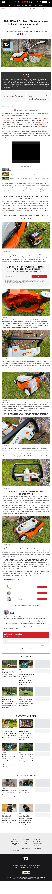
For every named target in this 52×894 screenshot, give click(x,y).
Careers (39, 865)
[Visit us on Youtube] (25, 2)
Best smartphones (26, 845)
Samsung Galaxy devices (15, 844)
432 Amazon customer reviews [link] (13, 581)
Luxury (31, 5)
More (40, 5)
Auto (36, 5)
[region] (26, 641)
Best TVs (26, 843)
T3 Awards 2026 (32, 8)
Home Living (24, 5)
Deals (10, 8)
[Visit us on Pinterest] (23, 2)
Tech (13, 5)
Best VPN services (14, 850)
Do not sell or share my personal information (26, 867)
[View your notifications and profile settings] (40, 2)
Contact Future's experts (23, 862)
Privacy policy (14, 865)
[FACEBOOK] (11, 613)
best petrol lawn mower (40, 122)
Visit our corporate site (41, 877)
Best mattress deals (37, 843)
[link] (8, 587)
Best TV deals (37, 845)
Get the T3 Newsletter (20, 8)
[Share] (18, 34)
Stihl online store (42, 201)
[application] (26, 152)
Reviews (36, 110)
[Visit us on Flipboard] (29, 2)
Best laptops (26, 841)
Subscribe (44, 1)
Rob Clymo (20, 110)
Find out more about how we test (6, 106)
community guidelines (15, 636)
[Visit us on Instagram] (27, 2)
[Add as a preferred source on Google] (26, 872)
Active (18, 5)
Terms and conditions (42, 862)
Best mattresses (26, 848)
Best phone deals (37, 841)
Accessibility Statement (10, 862)
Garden (29, 18)
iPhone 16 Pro (14, 841)
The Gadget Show (43, 8)
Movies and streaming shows (15, 847)
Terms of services (20, 280)
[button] (26, 587)
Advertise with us (31, 865)
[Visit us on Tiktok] (31, 2)
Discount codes (37, 848)
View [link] (42, 587)
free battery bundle (26, 210)
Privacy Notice (41, 280)
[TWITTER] (13, 613)
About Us (33, 862)
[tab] (8, 646)
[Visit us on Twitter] (20, 2)
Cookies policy (22, 865)
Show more (28, 603)
